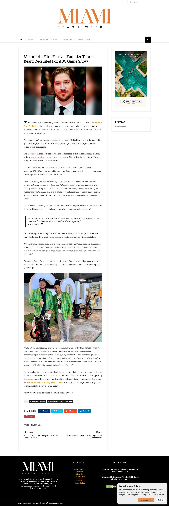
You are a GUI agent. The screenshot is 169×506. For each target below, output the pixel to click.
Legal (79, 481)
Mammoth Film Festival (55, 401)
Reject (160, 500)
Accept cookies (146, 500)
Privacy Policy (79, 483)
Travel (80, 39)
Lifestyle (55, 39)
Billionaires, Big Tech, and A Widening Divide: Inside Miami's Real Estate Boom (120, 478)
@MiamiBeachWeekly (55, 503)
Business (44, 39)
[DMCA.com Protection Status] (114, 488)
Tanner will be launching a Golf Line (44, 382)
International (31, 39)
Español (89, 39)
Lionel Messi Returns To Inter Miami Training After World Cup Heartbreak (120, 471)
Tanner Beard (68, 401)
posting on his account (41, 157)
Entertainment (67, 39)
